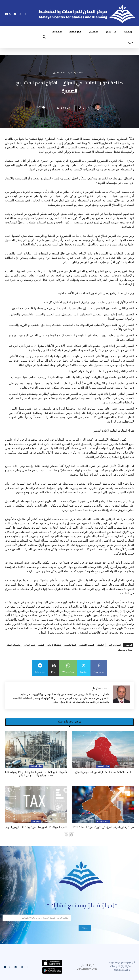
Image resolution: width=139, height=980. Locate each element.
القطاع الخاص (70, 644)
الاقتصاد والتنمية (76, 73)
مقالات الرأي (59, 73)
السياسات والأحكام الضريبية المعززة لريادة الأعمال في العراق (36, 827)
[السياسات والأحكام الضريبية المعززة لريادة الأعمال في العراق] (36, 804)
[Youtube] (6, 14)
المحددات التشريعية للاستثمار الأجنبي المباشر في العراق (103, 772)
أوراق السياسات (103, 766)
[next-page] (72, 834)
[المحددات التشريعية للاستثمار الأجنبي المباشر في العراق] (103, 749)
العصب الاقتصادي (86, 644)
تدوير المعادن (29, 644)
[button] (44, 37)
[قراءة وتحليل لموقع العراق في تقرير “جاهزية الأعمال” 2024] (103, 804)
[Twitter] (9, 14)
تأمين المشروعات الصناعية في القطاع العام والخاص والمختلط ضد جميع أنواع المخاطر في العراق (36, 774)
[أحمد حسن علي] (98, 107)
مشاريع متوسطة (125, 650)
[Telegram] (14, 14)
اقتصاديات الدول (114, 644)
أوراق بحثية (36, 821)
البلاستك (100, 644)
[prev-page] (66, 834)
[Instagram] (20, 14)
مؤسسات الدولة (13, 644)
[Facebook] (25, 14)
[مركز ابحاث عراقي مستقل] (81, 876)
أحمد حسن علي (86, 107)
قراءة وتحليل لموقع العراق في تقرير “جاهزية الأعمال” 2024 (103, 827)
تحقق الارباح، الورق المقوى (49, 644)
